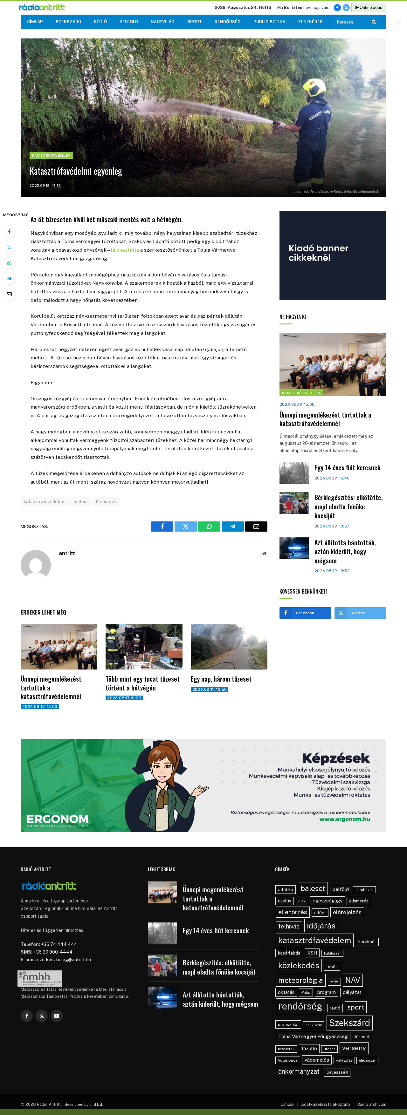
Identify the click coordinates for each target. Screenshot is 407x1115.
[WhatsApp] (9, 263)
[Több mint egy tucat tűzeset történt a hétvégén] (144, 647)
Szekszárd (68, 21)
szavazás (314, 1025)
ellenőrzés (292, 911)
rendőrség (300, 1006)
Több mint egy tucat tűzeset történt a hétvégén (143, 683)
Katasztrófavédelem (51, 155)
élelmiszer (367, 1060)
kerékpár (367, 941)
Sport (194, 21)
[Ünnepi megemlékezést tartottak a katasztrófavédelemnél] (59, 647)
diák (302, 901)
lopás (332, 966)
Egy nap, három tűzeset (221, 679)
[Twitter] (9, 247)
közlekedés (298, 965)
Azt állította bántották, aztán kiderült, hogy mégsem (345, 551)
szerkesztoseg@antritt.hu (64, 959)
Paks (305, 992)
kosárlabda (289, 952)
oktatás (286, 992)
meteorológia (300, 980)
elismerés (359, 900)
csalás (284, 900)
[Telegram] (9, 278)
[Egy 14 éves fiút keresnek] (294, 473)
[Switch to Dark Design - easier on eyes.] (389, 21)
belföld (341, 889)
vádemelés (317, 1060)
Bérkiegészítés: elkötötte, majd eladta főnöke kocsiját (348, 506)
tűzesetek (106, 501)
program (326, 992)
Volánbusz (288, 1060)
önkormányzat (299, 1071)
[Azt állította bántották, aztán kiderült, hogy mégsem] (294, 548)
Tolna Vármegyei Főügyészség (313, 1036)
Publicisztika (269, 21)
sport (356, 1007)
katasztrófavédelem (45, 501)
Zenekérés (310, 21)
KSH (312, 952)
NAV (352, 980)
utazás (329, 1049)
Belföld (129, 21)
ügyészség (337, 1072)
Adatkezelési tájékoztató (325, 1104)
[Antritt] (44, 8)
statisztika (288, 1024)
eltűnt (320, 912)
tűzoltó (309, 1048)
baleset (312, 888)
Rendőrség (228, 21)
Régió (100, 21)
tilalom (80, 501)
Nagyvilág (163, 21)
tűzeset (362, 1036)
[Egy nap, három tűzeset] (229, 647)
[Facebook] (9, 232)
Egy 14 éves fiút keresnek (347, 467)
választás (344, 1060)
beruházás (364, 890)
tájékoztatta (124, 250)
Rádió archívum (371, 1104)
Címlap (35, 21)
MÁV (334, 981)
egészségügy (327, 900)
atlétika (285, 889)
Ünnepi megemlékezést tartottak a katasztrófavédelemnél (51, 688)
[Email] (9, 294)
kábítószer (332, 953)
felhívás (289, 926)
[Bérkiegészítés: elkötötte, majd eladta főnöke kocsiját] (294, 503)
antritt (67, 553)
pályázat (352, 992)
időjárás (321, 925)
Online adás (370, 7)
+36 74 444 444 (59, 944)
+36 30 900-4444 (52, 952)
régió (335, 1007)
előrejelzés (347, 912)
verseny (354, 1048)
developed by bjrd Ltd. (84, 1104)
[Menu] (398, 22)
